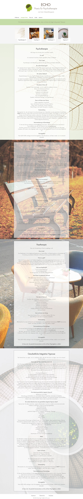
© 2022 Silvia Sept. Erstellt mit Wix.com (41, 498)
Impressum (33, 495)
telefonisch (39, 124)
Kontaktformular (52, 126)
